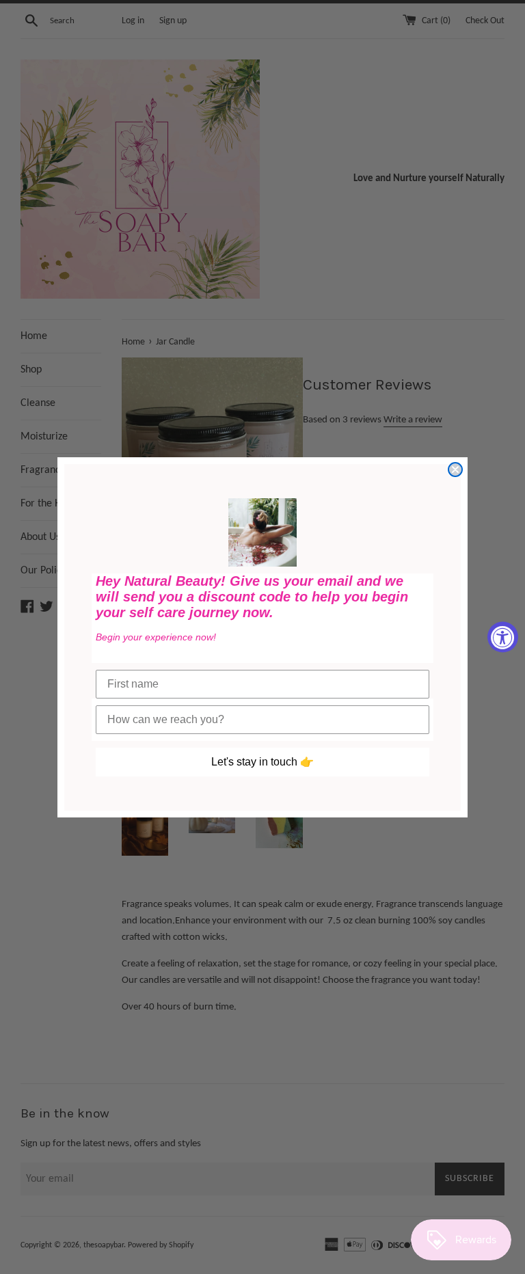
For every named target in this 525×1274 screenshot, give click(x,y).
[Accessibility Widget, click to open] (502, 637)
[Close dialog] (455, 469)
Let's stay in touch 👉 (262, 762)
